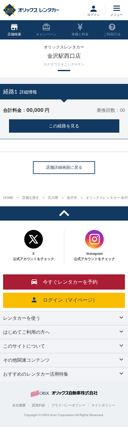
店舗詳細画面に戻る (64, 167)
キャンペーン (46, 34)
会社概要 (19, 405)
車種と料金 (80, 34)
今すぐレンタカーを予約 (70, 282)
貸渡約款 (38, 405)
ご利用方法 (112, 34)
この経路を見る (64, 125)
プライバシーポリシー (68, 405)
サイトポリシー (103, 405)
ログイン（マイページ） (70, 300)
